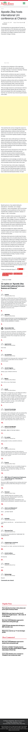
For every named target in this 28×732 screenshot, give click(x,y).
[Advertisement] (14, 111)
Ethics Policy (22, 723)
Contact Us (22, 720)
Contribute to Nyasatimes (8, 720)
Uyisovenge (8, 574)
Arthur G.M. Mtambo (10, 426)
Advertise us (15, 722)
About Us (17, 720)
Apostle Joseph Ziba (7, 273)
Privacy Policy (9, 722)
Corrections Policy (15, 723)
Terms (20, 722)
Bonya (6, 378)
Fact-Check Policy (7, 723)
